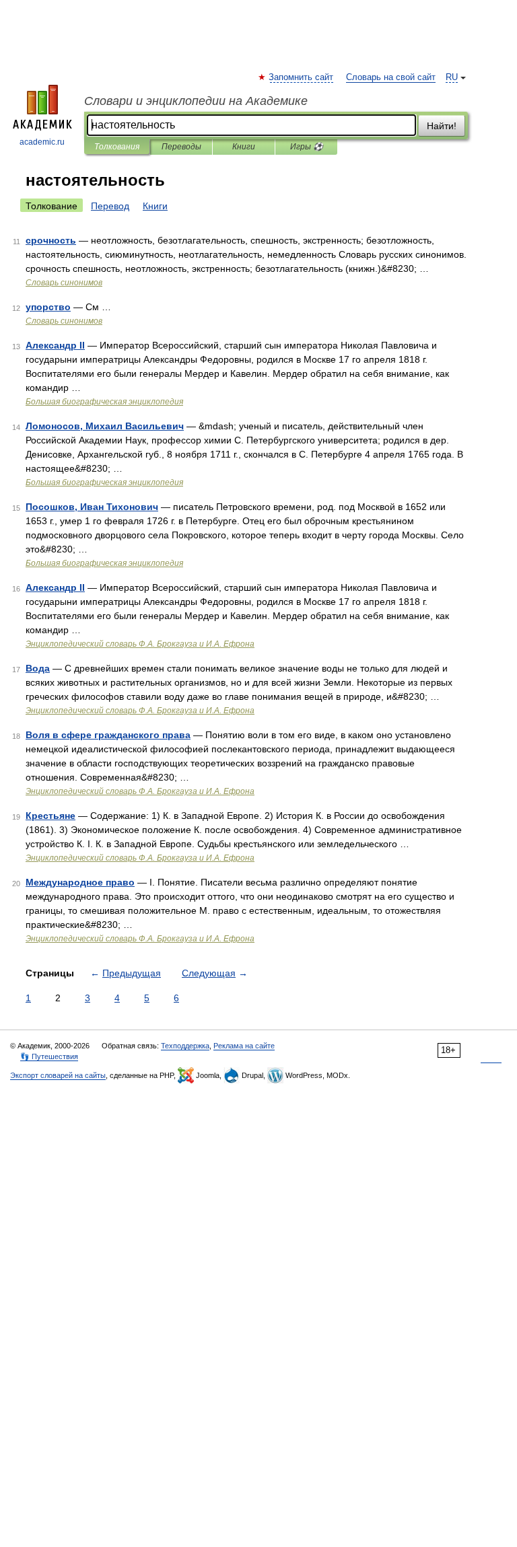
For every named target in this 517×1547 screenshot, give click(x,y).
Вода (38, 668)
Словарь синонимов (64, 282)
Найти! (441, 125)
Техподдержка (185, 1046)
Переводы (181, 146)
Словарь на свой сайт (391, 77)
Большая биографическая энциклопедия (104, 401)
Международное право (80, 882)
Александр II (55, 345)
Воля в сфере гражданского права (108, 734)
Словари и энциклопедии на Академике (196, 101)
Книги (243, 146)
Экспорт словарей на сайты (58, 1075)
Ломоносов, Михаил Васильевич (105, 426)
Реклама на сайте (244, 1046)
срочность (51, 240)
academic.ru (42, 142)
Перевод (110, 206)
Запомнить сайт (301, 77)
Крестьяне (50, 815)
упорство (48, 306)
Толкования (116, 146)
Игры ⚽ (306, 146)
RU (452, 77)
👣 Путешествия (49, 1056)
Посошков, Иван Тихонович (92, 506)
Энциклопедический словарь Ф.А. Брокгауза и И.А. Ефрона (140, 644)
